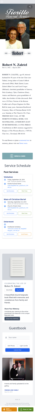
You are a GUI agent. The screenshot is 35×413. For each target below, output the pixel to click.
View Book (9, 290)
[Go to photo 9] (20, 378)
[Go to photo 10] (21, 378)
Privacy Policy (12, 405)
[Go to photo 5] (15, 378)
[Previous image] (4, 369)
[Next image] (31, 369)
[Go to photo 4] (14, 378)
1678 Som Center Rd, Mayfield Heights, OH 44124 (17, 229)
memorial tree (24, 140)
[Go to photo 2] (12, 378)
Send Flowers (24, 234)
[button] (17, 369)
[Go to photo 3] (13, 378)
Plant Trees (24, 191)
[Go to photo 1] (11, 378)
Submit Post (17, 350)
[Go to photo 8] (19, 378)
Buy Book (19, 290)
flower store (23, 143)
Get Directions (10, 191)
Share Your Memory (12, 318)
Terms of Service (22, 405)
